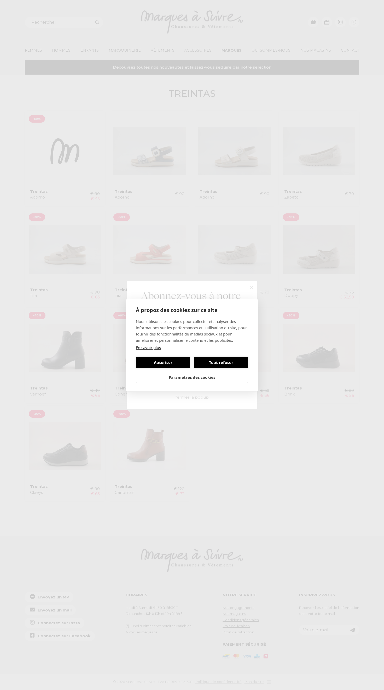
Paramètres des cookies (192, 377)
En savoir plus (148, 347)
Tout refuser (221, 362)
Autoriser (163, 362)
